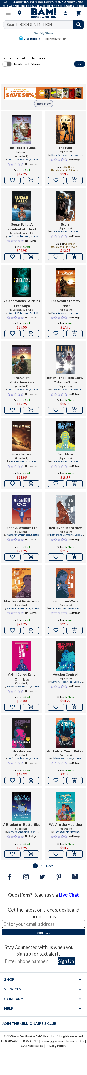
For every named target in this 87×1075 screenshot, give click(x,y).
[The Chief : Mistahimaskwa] (22, 359)
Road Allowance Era (21, 528)
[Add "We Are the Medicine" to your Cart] (74, 854)
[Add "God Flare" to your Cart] (74, 483)
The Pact (65, 147)
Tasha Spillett (61, 831)
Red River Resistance (65, 528)
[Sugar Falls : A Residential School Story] (22, 206)
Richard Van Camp (62, 758)
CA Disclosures (32, 1046)
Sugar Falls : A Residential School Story (21, 226)
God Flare (65, 454)
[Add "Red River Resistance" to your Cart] (74, 557)
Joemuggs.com (52, 1041)
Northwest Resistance (21, 601)
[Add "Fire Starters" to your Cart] (31, 483)
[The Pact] (65, 129)
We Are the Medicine (65, 824)
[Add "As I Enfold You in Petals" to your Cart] (74, 780)
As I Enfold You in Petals (65, 751)
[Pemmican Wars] (65, 583)
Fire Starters (22, 454)
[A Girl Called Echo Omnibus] (22, 656)
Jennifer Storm (18, 461)
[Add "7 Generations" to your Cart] (31, 333)
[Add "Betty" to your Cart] (74, 410)
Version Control (65, 674)
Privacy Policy (55, 1046)
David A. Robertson (18, 159)
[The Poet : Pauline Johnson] (22, 129)
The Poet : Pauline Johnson (22, 149)
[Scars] (65, 206)
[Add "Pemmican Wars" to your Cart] (74, 630)
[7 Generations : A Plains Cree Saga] (22, 283)
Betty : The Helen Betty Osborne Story (65, 379)
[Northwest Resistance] (22, 583)
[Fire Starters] (22, 436)
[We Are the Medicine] (65, 806)
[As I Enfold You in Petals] (65, 733)
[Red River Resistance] (65, 509)
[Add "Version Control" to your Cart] (74, 707)
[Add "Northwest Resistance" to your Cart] (31, 630)
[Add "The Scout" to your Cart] (74, 333)
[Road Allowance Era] (22, 509)
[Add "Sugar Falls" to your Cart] (31, 256)
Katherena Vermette (18, 534)
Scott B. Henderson (27, 161)
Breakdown (22, 751)
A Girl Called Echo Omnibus (21, 676)
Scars (65, 224)
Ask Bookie (32, 38)
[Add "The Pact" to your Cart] (74, 180)
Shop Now (44, 103)
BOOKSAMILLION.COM (20, 1041)
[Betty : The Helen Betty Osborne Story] (65, 359)
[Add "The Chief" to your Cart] (31, 410)
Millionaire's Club (56, 39)
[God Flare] (65, 436)
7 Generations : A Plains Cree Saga (22, 303)
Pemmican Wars (65, 601)
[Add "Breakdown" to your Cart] (31, 780)
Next (49, 866)
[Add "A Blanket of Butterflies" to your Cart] (31, 854)
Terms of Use (74, 1041)
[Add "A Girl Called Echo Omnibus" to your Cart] (31, 707)
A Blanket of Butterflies (21, 824)
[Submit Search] (78, 24)
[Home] (43, 13)
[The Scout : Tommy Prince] (65, 283)
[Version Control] (65, 656)
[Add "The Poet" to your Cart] (31, 180)
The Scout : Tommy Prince (65, 303)
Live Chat (69, 895)
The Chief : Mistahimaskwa (21, 379)
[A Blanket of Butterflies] (22, 806)
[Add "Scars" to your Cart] (74, 256)
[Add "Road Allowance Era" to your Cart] (31, 557)
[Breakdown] (22, 733)
